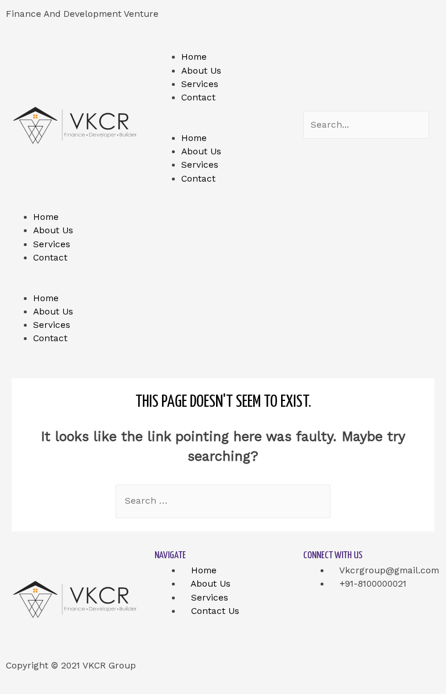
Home (194, 57)
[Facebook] (243, 20)
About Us (201, 71)
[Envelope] (412, 20)
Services (199, 84)
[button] (223, 125)
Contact (198, 97)
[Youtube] (328, 20)
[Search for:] (223, 501)
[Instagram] (369, 20)
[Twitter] (285, 20)
